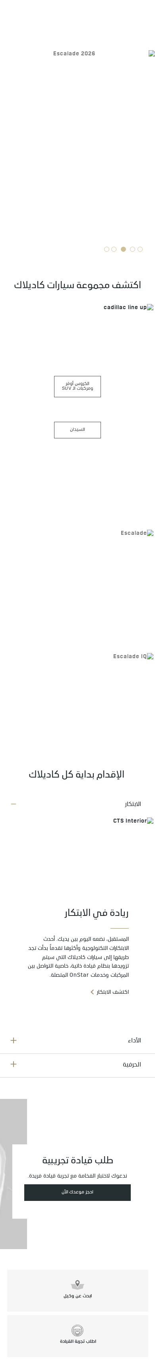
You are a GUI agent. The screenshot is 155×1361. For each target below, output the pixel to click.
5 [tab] (106, 249)
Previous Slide (146, 127)
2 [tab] (132, 249)
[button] (77, 805)
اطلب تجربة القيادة (77, 1342)
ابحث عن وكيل (78, 1296)
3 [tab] (123, 249)
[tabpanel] (77, 146)
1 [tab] (140, 249)
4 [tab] (114, 249)
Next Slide (8, 127)
